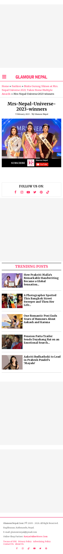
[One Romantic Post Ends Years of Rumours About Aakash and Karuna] (12, 321)
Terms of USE (10, 541)
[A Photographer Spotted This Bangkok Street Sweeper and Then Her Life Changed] (12, 301)
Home (5, 86)
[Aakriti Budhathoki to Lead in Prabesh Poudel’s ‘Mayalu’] (12, 362)
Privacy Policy (25, 541)
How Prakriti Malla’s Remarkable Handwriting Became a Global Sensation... (41, 279)
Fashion (16, 86)
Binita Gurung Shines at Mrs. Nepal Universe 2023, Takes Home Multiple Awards (30, 90)
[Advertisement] (31, 36)
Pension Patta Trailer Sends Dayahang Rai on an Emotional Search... (41, 339)
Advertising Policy (42, 541)
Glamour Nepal (41, 114)
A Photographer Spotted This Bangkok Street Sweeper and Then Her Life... (40, 300)
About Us (19, 544)
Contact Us (8, 544)
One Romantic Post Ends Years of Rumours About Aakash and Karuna (40, 319)
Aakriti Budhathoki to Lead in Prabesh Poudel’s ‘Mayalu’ (42, 360)
